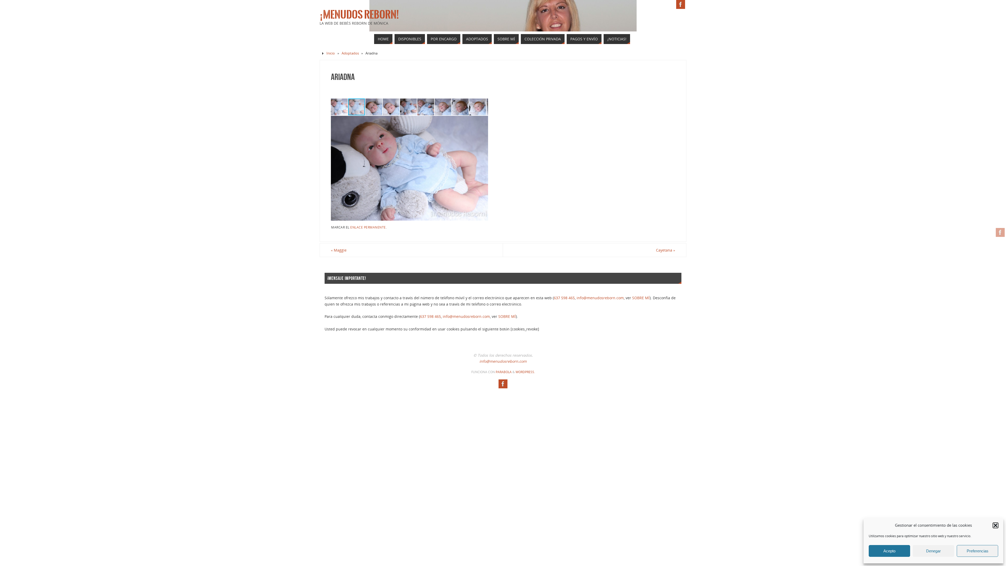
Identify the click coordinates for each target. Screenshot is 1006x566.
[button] (995, 525)
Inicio (330, 53)
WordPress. (525, 372)
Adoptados (350, 53)
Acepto (889, 551)
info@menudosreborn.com (600, 297)
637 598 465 (564, 297)
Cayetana (665, 250)
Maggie (339, 250)
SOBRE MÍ (641, 297)
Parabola (504, 372)
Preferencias (977, 551)
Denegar (933, 551)
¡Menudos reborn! (359, 14)
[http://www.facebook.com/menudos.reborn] (1000, 232)
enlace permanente (368, 227)
